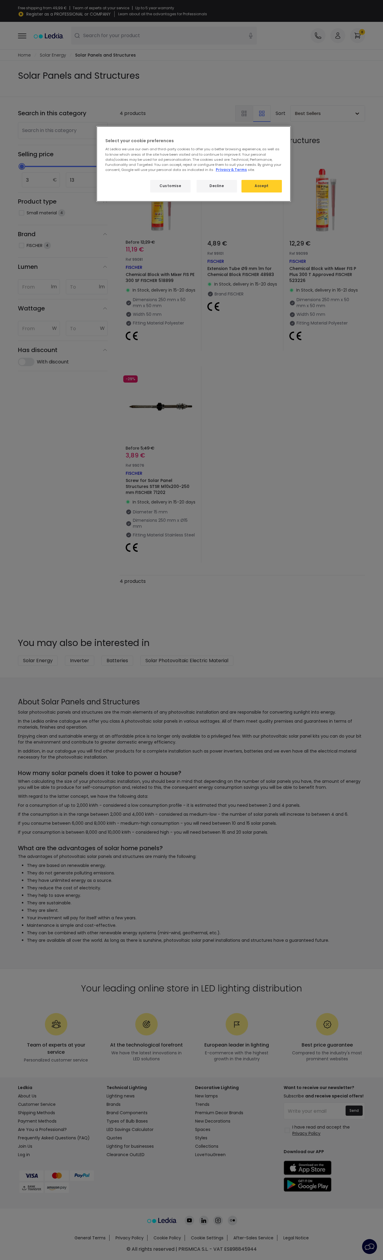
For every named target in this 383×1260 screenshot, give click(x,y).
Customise (170, 186)
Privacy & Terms (231, 169)
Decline (216, 186)
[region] (193, 164)
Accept (261, 186)
